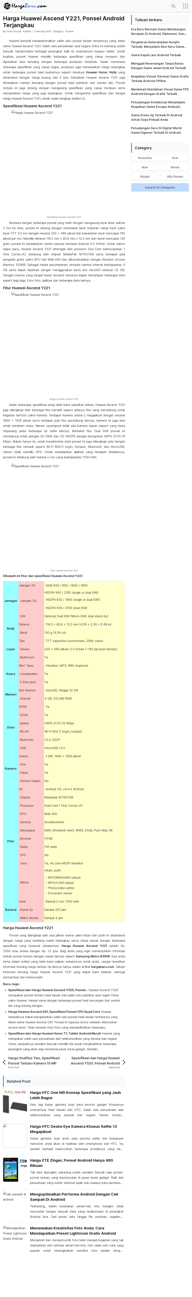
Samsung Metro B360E (93, 956)
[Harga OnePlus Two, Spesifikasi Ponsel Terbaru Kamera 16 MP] (5, 1062)
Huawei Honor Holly (101, 72)
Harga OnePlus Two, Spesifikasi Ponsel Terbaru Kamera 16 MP (34, 1060)
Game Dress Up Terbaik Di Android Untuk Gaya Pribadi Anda (156, 117)
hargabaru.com (102, 967)
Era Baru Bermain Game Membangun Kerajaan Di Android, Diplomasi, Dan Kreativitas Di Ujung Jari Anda (158, 31)
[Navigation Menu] (185, 6)
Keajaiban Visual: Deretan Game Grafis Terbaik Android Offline (160, 79)
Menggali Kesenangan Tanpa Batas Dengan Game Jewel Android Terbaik (158, 66)
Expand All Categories (160, 187)
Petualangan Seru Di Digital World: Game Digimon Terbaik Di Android (156, 130)
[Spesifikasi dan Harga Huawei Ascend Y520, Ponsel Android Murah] (122, 1062)
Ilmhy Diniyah (14, 31)
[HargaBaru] (25, 6)
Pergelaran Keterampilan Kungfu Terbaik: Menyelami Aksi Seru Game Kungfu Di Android (157, 44)
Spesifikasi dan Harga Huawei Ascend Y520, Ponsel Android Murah (95, 1061)
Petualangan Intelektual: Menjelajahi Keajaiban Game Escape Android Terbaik (158, 104)
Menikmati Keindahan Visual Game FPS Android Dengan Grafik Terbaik (160, 91)
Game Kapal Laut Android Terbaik (156, 55)
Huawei (69, 31)
